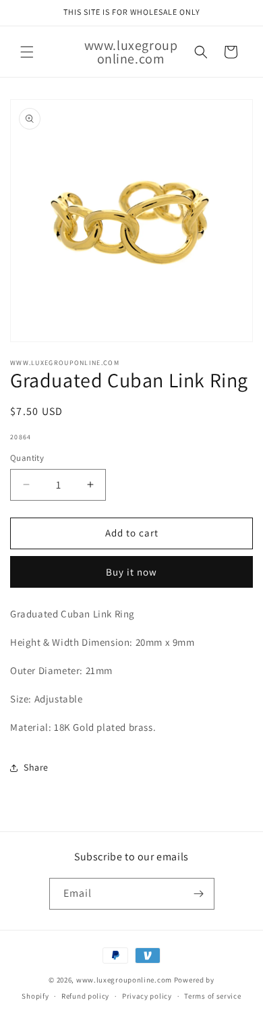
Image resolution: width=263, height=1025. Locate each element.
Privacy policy (147, 996)
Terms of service (212, 996)
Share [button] (36, 767)
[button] (27, 52)
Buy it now (131, 571)
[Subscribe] (199, 894)
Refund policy (85, 996)
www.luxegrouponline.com (124, 980)
